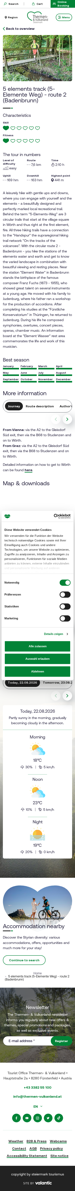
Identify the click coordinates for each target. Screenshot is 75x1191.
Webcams (58, 1141)
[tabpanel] (37, 782)
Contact (19, 1148)
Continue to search (24, 960)
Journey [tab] (14, 406)
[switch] (65, 594)
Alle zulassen (38, 646)
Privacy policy (51, 1148)
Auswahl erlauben (37, 658)
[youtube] (27, 1118)
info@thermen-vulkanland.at (37, 1096)
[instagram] (37, 1118)
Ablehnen (37, 671)
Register (61, 1041)
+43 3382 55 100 (37, 1087)
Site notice (59, 1156)
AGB (33, 1148)
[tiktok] (58, 1118)
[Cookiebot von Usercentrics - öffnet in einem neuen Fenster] (54, 516)
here (28, 470)
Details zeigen (53, 634)
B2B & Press (37, 1141)
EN (36, 1106)
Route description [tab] (40, 406)
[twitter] (48, 1118)
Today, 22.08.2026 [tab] (22, 682)
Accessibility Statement (27, 1156)
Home (37, 973)
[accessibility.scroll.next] (67, 419)
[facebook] (16, 1118)
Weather (15, 1141)
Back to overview (20, 28)
